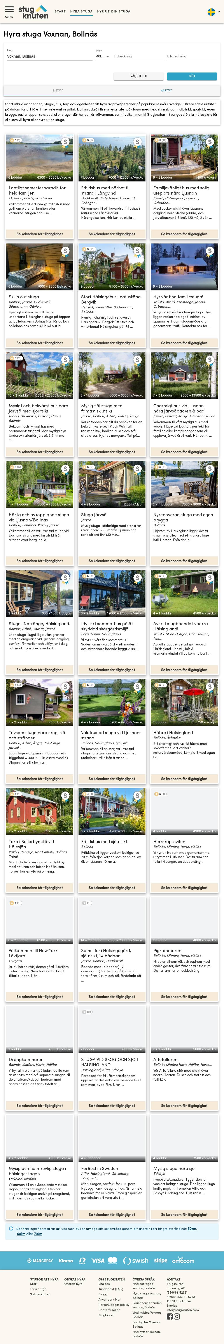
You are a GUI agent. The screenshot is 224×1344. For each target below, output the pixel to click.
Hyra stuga (81, 11)
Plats (10, 50)
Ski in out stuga (24, 297)
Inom (99, 51)
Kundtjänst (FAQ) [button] (110, 1289)
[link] (148, 1288)
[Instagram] (177, 1316)
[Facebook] (170, 1316)
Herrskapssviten (169, 842)
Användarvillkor (109, 1299)
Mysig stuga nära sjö (174, 1169)
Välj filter (139, 76)
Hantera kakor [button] (109, 1310)
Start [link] (60, 11)
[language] (213, 12)
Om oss (104, 1284)
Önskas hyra (73, 1284)
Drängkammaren (26, 1060)
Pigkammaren (167, 951)
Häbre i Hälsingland (173, 733)
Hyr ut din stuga (114, 11)
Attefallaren (165, 1060)
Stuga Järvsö (94, 515)
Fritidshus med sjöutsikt (104, 842)
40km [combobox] (100, 56)
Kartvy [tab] (166, 90)
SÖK (192, 76)
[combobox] (46, 56)
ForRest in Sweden (99, 1169)
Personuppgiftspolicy (113, 1305)
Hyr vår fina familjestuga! (178, 297)
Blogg (102, 1294)
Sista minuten (40, 1294)
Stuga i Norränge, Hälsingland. (39, 624)
